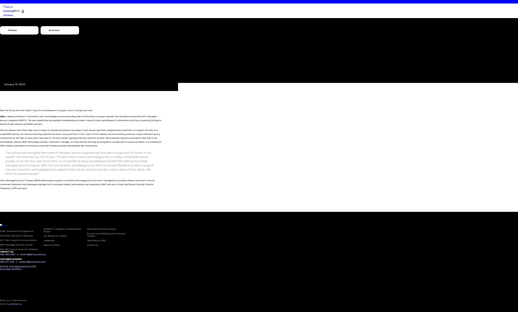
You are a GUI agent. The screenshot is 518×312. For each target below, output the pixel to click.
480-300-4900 (7, 254)
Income (28, 244)
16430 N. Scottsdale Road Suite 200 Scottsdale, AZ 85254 (18, 268)
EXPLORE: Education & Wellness (16, 235)
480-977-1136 (7, 261)
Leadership (49, 240)
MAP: (2, 244)
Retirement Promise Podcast (101, 229)
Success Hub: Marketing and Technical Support (106, 235)
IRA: (2, 249)
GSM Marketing (16, 304)
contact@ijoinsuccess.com (33, 254)
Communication (29, 240)
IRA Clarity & (11, 249)
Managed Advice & (15, 244)
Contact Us (92, 245)
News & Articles (51, 245)
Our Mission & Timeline (55, 236)
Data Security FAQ (96, 240)
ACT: (2, 240)
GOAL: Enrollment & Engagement (17, 231)
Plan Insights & (13, 240)
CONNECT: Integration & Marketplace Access (62, 230)
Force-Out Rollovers (28, 249)
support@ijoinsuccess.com (32, 261)
